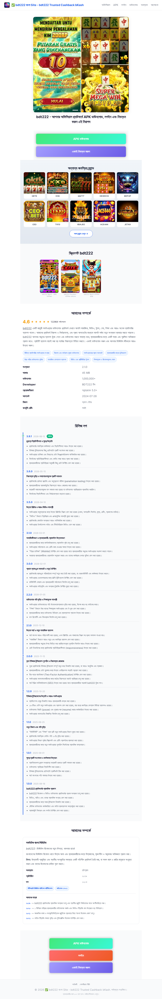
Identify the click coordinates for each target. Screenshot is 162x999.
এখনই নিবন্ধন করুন (81, 151)
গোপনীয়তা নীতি (85, 984)
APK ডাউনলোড (81, 139)
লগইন (123, 4)
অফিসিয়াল (106, 4)
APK (115, 4)
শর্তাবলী (74, 984)
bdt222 (27, 328)
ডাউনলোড (133, 4)
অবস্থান (144, 4)
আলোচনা (154, 4)
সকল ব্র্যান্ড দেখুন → (81, 233)
